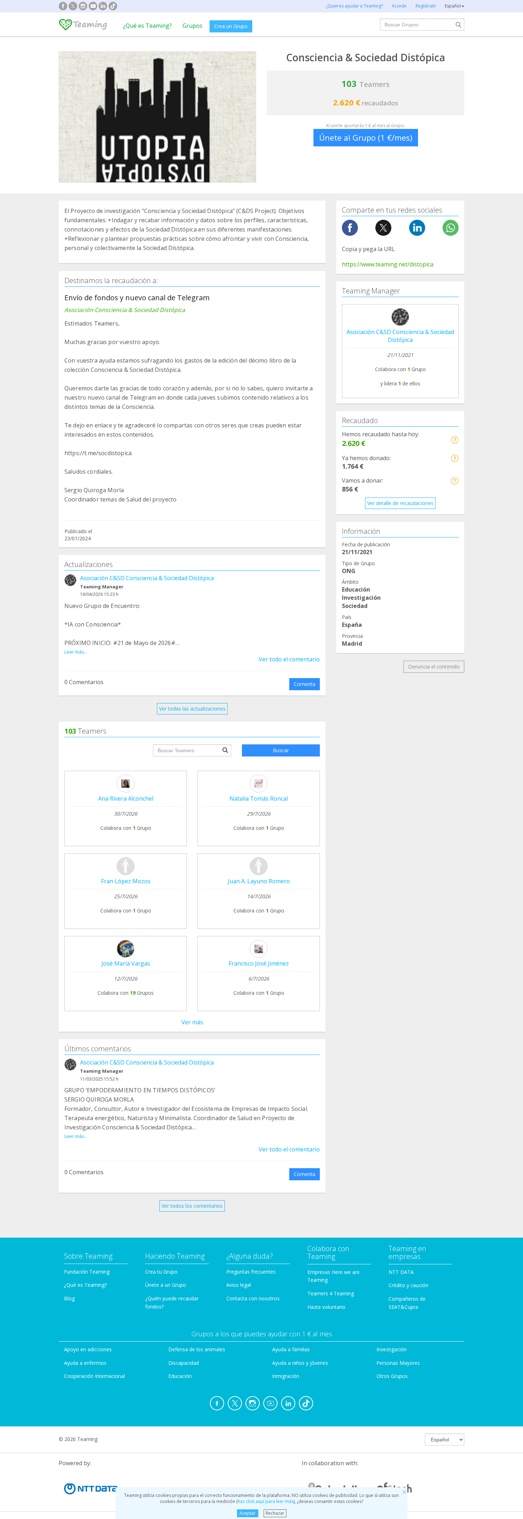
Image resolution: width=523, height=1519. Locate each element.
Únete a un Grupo (165, 1284)
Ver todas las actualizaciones (192, 708)
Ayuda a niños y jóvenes (300, 1362)
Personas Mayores (398, 1362)
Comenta (304, 684)
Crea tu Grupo (161, 1271)
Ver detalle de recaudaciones (400, 503)
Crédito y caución (408, 1285)
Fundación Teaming (87, 1271)
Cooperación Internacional (94, 1376)
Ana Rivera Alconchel (125, 798)
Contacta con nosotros (253, 1298)
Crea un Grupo (231, 26)
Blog (69, 1298)
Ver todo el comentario (289, 659)
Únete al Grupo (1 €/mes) (365, 137)
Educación (180, 1376)
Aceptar (247, 1513)
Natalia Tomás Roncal (258, 798)
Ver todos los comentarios (192, 1205)
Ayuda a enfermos (85, 1362)
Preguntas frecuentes (251, 1271)
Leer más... (76, 652)
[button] (454, 440)
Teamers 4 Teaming (330, 1293)
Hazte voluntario (326, 1307)
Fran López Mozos (125, 881)
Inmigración (285, 1376)
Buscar (281, 750)
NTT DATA (401, 1272)
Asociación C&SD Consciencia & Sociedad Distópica (147, 578)
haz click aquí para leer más (266, 1501)
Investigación (391, 1349)
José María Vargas (125, 963)
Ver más (192, 1022)
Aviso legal (238, 1284)
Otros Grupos (392, 1376)
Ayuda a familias (291, 1349)
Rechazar (275, 1513)
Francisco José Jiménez (259, 963)
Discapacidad (183, 1362)
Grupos (192, 26)
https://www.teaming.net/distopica (387, 264)
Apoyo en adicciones (88, 1349)
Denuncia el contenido (434, 666)
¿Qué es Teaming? (147, 26)
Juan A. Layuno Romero (259, 881)
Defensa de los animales (196, 1349)
